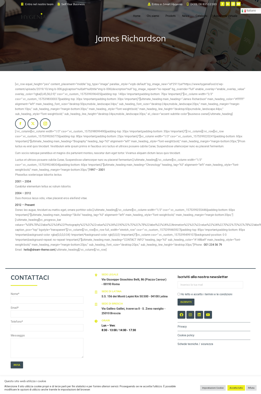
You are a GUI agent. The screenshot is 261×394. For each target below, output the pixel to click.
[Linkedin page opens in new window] (228, 4)
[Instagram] (45, 123)
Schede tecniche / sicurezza (195, 344)
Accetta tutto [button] (236, 388)
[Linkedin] (199, 315)
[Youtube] (208, 315)
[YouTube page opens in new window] (238, 4)
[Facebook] (20, 123)
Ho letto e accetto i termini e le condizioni (206, 294)
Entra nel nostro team (39, 4)
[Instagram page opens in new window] (233, 4)
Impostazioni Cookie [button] (213, 388)
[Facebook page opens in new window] (222, 4)
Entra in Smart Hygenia (167, 4)
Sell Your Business (73, 4)
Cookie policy (186, 335)
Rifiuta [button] (251, 388)
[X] (33, 123)
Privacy (182, 326)
